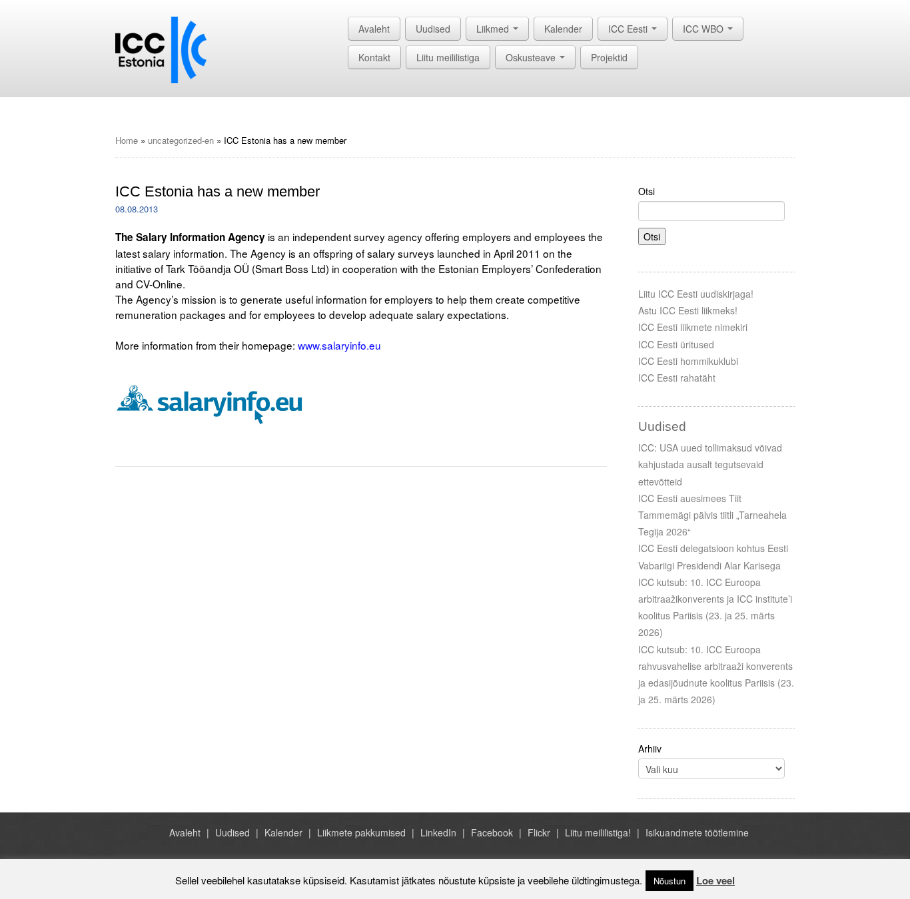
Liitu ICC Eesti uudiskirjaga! (695, 293)
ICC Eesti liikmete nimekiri (692, 327)
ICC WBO (704, 28)
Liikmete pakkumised (361, 832)
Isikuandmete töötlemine (697, 832)
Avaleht (374, 28)
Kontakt (374, 57)
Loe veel (715, 880)
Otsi (646, 191)
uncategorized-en (181, 140)
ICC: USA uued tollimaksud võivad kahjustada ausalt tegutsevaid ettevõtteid (710, 464)
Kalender (563, 28)
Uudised (433, 28)
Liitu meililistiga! (598, 832)
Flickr (539, 832)
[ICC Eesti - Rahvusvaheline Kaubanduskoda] (161, 48)
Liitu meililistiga (448, 57)
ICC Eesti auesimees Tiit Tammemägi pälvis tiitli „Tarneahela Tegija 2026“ (712, 514)
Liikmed (494, 28)
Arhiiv (650, 748)
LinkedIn (438, 832)
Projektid (609, 57)
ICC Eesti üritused (676, 344)
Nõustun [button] (669, 880)
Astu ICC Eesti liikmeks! (687, 310)
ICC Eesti (629, 28)
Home (126, 140)
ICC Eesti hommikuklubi (688, 361)
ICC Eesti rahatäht (676, 377)
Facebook (492, 832)
